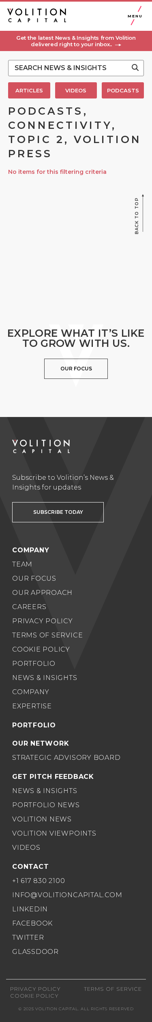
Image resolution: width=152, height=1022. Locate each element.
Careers (29, 607)
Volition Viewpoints (54, 833)
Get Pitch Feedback (53, 776)
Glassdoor (35, 952)
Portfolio (34, 663)
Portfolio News (46, 805)
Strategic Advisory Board (66, 757)
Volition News (42, 819)
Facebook (32, 923)
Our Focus (34, 578)
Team (22, 564)
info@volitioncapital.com (67, 895)
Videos (26, 847)
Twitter (28, 937)
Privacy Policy (42, 621)
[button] (76, 41)
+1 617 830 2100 (38, 881)
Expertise (32, 706)
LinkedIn (30, 909)
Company (30, 692)
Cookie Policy (41, 649)
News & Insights (44, 678)
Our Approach (42, 593)
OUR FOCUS (76, 369)
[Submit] (135, 68)
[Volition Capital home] (36, 15)
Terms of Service (47, 635)
